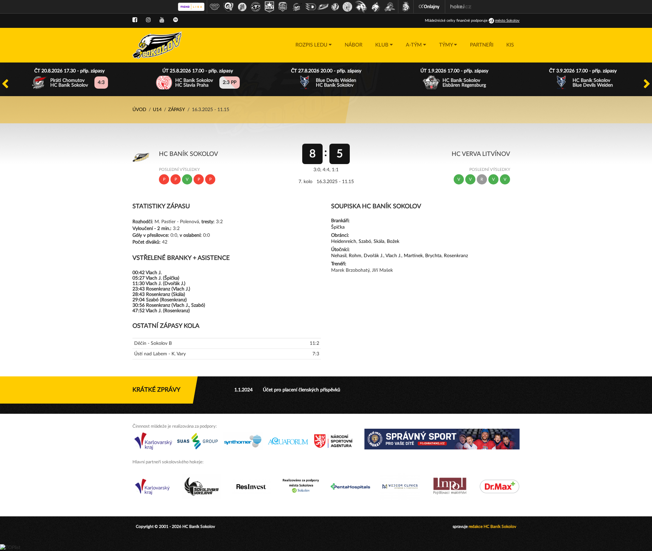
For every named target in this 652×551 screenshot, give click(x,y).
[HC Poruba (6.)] (283, 7)
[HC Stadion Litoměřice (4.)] (255, 7)
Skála (379, 241)
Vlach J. (393, 255)
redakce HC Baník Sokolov (492, 527)
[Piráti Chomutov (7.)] (297, 7)
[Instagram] (148, 20)
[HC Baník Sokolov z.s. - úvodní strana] (157, 45)
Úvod (139, 109)
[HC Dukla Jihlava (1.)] (215, 7)
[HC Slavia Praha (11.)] (347, 7)
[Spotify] (175, 20)
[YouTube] (162, 20)
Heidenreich (343, 241)
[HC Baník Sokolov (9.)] (323, 7)
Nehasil (338, 255)
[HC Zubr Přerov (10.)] (335, 7)
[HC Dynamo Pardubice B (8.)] (311, 7)
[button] (314, 45)
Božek (393, 241)
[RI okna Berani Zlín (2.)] (228, 7)
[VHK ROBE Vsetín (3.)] (242, 7)
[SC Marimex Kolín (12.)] (361, 7)
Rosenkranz (456, 255)
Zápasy (176, 109)
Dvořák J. (373, 255)
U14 (157, 109)
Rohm (355, 255)
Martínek (413, 255)
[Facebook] (134, 20)
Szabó (365, 241)
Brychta (433, 255)
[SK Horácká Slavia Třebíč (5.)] (269, 7)
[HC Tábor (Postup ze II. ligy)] (390, 7)
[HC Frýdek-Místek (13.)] (375, 7)
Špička (338, 227)
